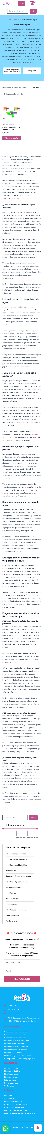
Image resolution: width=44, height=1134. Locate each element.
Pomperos (32, 70)
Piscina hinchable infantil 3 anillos (17, 1040)
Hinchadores (11, 870)
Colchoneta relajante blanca (15, 1032)
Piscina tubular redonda (13, 1052)
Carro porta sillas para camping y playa (20, 1058)
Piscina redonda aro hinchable (16, 1049)
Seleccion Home (12, 915)
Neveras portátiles (13, 887)
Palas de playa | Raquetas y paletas (12, 70)
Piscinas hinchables (12, 1071)
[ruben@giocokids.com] (15, 1013)
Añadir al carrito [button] (11, 138)
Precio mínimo (21, 838)
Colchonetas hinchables (19, 854)
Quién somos (9, 1095)
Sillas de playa (10, 1080)
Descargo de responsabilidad (16, 1104)
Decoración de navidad (18, 859)
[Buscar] (33, 11)
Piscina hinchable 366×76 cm (16, 1046)
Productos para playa (18, 910)
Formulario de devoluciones (15, 1110)
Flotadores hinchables (18, 865)
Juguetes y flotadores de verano (18, 876)
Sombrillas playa (11, 1083)
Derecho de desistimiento (14, 1107)
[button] (21, 3)
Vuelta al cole (11, 921)
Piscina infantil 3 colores (14, 1043)
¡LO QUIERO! (22, 979)
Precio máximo (32, 838)
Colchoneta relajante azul (14, 1035)
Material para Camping (18, 882)
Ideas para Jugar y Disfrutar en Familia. (19, 1113)
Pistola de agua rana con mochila (17, 1055)
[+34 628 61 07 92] (13, 1009)
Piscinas (13, 893)
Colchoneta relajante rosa (14, 1038)
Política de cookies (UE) (13, 1101)
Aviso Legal (9, 1098)
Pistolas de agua (12, 898)
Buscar (33, 817)
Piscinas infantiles (11, 1077)
